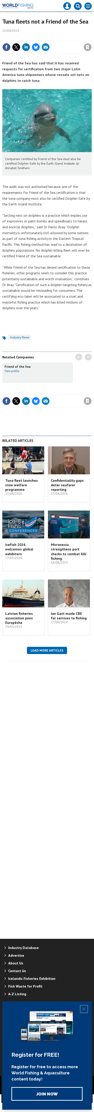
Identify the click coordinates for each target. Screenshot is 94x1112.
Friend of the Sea (18, 367)
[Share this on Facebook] (6, 47)
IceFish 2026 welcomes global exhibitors (19, 549)
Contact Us (17, 970)
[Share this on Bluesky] (36, 47)
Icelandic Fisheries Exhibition (31, 978)
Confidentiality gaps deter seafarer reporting (67, 485)
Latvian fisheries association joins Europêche (19, 618)
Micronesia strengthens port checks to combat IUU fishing (68, 551)
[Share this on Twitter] (16, 47)
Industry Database (23, 947)
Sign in (34, 37)
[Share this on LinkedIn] (26, 47)
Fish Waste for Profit (25, 986)
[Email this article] (46, 47)
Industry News (19, 337)
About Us (15, 963)
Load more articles (47, 650)
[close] (91, 37)
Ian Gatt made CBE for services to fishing (69, 615)
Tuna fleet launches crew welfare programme (21, 485)
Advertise (16, 955)
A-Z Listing (17, 994)
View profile (12, 371)
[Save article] (88, 47)
